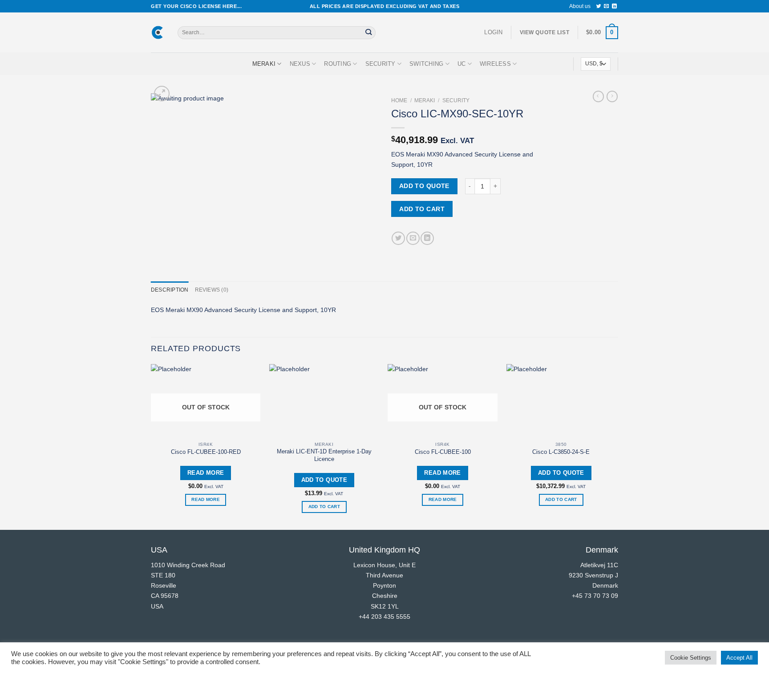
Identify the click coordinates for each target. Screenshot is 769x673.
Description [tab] (170, 289)
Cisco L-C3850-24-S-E (561, 452)
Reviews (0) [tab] (212, 289)
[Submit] (368, 33)
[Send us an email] (606, 6)
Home (399, 100)
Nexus (300, 63)
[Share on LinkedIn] (427, 238)
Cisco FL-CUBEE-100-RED (206, 452)
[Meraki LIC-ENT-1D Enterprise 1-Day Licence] (324, 400)
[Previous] (151, 446)
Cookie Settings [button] (690, 657)
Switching (426, 63)
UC (461, 63)
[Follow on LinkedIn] (614, 6)
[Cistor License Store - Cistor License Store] (157, 32)
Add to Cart (422, 208)
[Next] (615, 446)
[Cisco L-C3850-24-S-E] (561, 400)
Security (380, 63)
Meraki (264, 63)
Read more (205, 499)
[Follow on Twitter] (598, 6)
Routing (337, 63)
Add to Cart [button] (324, 506)
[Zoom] (162, 93)
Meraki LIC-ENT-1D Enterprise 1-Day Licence (324, 455)
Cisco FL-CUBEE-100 (443, 452)
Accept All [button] (739, 657)
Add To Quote (424, 185)
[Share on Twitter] (398, 238)
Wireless (495, 63)
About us (580, 6)
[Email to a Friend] (413, 238)
